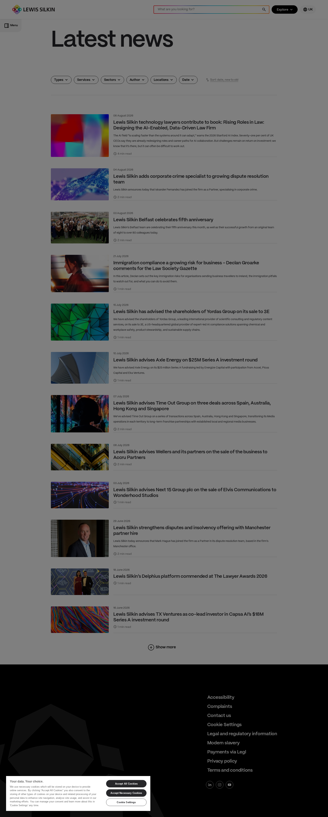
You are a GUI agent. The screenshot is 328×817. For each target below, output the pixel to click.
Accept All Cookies (126, 783)
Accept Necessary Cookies (126, 793)
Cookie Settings (126, 802)
